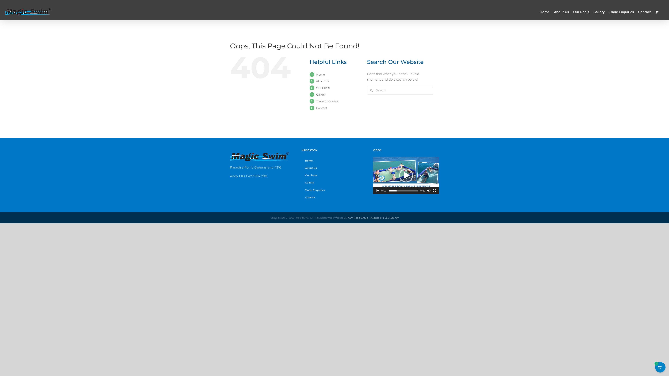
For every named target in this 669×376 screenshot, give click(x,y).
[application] (406, 175)
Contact (321, 108)
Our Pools (323, 87)
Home (320, 74)
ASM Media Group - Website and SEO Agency (373, 217)
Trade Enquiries (327, 101)
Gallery (320, 94)
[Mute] (429, 190)
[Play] (377, 190)
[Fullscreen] (434, 190)
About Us (322, 81)
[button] (406, 175)
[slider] (403, 190)
